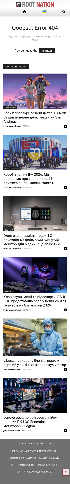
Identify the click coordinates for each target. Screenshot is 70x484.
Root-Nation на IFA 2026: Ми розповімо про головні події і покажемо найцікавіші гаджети (29, 178)
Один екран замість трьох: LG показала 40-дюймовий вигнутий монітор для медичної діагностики (32, 240)
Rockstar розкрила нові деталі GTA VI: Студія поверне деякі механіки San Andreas (34, 117)
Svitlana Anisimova (12, 126)
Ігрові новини (10, 107)
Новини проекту (11, 169)
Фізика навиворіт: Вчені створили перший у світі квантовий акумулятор (34, 363)
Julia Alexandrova (11, 369)
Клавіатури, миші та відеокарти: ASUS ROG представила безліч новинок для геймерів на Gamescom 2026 (34, 301)
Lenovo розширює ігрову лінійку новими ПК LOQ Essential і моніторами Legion (30, 422)
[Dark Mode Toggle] (65, 472)
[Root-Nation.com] (35, 4)
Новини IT (8, 230)
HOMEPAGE (47, 51)
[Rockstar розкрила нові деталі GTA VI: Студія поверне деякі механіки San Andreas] (35, 91)
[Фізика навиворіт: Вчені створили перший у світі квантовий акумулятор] (35, 337)
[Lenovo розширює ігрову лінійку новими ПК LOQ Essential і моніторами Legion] (35, 395)
